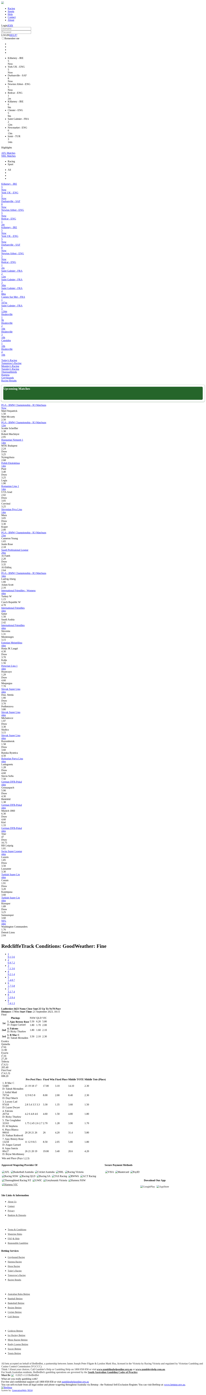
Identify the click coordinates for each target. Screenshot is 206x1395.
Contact (12, 17)
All (9, 169)
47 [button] (2, 836)
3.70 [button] (3, 657)
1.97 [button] (3, 721)
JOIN (10, 25)
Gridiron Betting (15, 1330)
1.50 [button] (3, 413)
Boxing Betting (15, 1307)
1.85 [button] (3, 860)
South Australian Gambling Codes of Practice (112, 1372)
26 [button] (44, 1132)
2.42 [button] (3, 622)
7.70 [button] (3, 686)
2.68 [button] (3, 460)
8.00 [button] (45, 1095)
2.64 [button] (3, 570)
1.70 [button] (86, 1123)
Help (10, 14)
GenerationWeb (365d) (22, 1390)
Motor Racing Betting (18, 1339)
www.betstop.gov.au (174, 1384)
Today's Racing (9, 360)
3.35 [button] (3, 564)
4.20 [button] (57, 1132)
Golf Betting (13, 1316)
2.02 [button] (3, 495)
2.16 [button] (3, 587)
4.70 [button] (3, 605)
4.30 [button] (3, 651)
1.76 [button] (3, 929)
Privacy (11, 1210)
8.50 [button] (45, 1142)
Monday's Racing (10, 366)
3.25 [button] (3, 454)
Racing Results (9, 380)
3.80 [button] (3, 709)
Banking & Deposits (17, 1215)
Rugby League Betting (18, 1344)
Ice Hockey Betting (16, 1335)
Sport (10, 164)
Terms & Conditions (17, 1229)
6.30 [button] (3, 813)
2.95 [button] (3, 437)
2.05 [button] (57, 1142)
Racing (11, 8)
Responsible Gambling (18, 1243)
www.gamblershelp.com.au (150, 1369)
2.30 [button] (86, 1085)
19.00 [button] (46, 1151)
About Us (12, 1201)
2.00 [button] (3, 529)
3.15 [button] (3, 639)
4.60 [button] (3, 680)
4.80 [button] (70, 1113)
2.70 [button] (45, 1123)
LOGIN (5, 35)
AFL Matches (8, 153)
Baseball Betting (15, 1298)
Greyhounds (7, 377)
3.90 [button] (70, 1123)
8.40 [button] (70, 1095)
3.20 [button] (3, 889)
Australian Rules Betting (19, 1294)
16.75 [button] (4, 842)
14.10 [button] (71, 1085)
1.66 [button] (3, 581)
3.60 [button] (3, 750)
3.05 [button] (3, 500)
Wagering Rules (15, 1234)
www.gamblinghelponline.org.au (114, 1369)
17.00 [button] (46, 1085)
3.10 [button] (57, 1085)
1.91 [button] (3, 883)
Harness (5, 374)
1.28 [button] (3, 767)
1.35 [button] (57, 1104)
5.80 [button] (86, 1132)
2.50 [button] (3, 419)
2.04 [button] (3, 935)
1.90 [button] (3, 483)
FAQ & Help (13, 1238)
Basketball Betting (16, 1303)
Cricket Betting (15, 1312)
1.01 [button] (3, 848)
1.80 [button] (86, 1113)
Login (4, 25)
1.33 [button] (3, 825)
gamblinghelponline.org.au (75, 1381)
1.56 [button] (3, 663)
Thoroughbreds (9, 372)
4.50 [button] (3, 755)
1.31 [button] (3, 634)
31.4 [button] (70, 1132)
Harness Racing (15, 1261)
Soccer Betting (14, 1349)
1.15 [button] (3, 599)
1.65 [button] (3, 541)
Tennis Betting (14, 1353)
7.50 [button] (3, 779)
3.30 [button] (3, 524)
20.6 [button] (70, 1151)
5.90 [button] (3, 790)
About (11, 20)
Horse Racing (14, 1266)
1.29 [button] (3, 674)
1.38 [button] (3, 431)
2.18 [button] (3, 547)
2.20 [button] (3, 558)
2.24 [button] (3, 448)
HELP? (13, 35)
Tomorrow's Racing (11, 363)
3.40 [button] (3, 471)
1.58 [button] (3, 744)
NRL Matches (8, 156)
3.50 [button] (3, 865)
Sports (11, 11)
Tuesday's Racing (10, 369)
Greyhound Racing (16, 1257)
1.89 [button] (3, 906)
